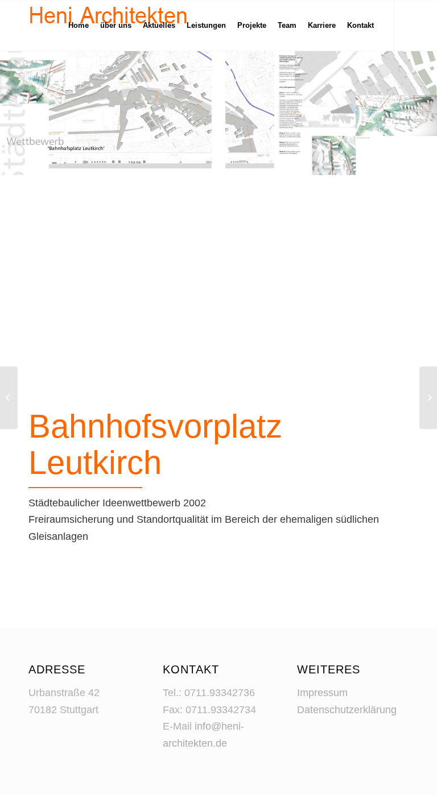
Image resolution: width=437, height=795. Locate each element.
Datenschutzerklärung (347, 709)
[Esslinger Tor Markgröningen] (9, 398)
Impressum (322, 692)
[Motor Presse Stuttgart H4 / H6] (428, 398)
